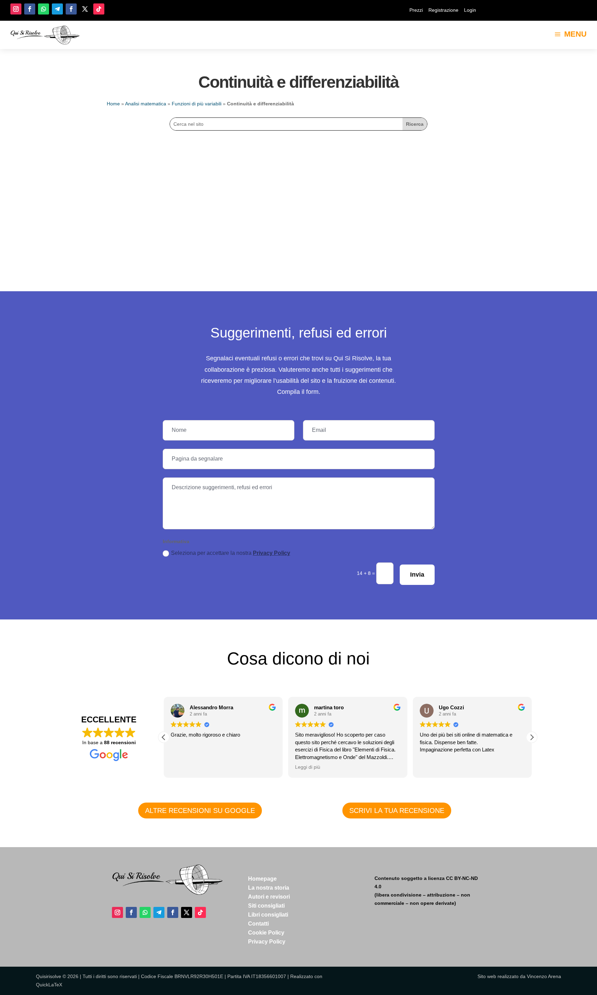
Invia (417, 574)
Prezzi (416, 10)
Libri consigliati (268, 915)
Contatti (258, 924)
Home (113, 103)
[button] (532, 737)
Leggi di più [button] (307, 767)
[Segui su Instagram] (15, 9)
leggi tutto (129, 186)
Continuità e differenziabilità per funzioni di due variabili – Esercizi (209, 165)
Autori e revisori (269, 897)
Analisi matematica (145, 103)
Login (470, 10)
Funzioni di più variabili (196, 103)
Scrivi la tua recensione (396, 810)
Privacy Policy (271, 553)
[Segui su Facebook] (29, 9)
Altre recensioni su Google (200, 810)
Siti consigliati (266, 906)
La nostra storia (268, 888)
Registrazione (443, 10)
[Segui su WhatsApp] (43, 9)
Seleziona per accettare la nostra (230, 553)
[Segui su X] (85, 9)
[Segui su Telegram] (57, 9)
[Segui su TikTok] (98, 9)
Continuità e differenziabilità (149, 175)
